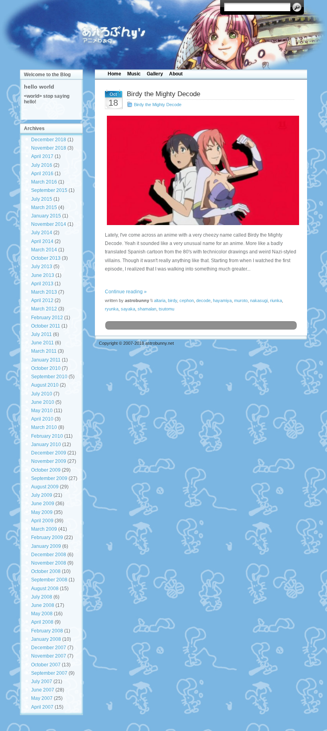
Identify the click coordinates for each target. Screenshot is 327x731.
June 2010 (42, 402)
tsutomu (166, 308)
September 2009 (49, 478)
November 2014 (48, 224)
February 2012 (47, 317)
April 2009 (42, 521)
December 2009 (48, 453)
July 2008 (41, 597)
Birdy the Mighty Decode (157, 104)
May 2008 (42, 613)
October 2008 (46, 571)
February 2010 (47, 436)
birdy (172, 300)
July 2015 (41, 199)
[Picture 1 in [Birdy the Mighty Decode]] (201, 170)
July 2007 (41, 681)
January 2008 (46, 639)
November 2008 (48, 563)
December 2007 (48, 647)
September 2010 (49, 376)
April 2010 (42, 419)
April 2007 (42, 707)
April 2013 (42, 283)
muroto (241, 300)
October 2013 (46, 258)
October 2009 (46, 470)
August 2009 (45, 487)
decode (203, 300)
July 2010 (41, 394)
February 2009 (47, 537)
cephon (186, 300)
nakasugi (259, 300)
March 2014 (44, 250)
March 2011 (44, 351)
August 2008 (45, 588)
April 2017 (42, 156)
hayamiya (222, 300)
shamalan (147, 308)
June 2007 (42, 690)
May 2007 (42, 698)
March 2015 (44, 207)
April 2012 (42, 300)
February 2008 (47, 631)
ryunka (111, 308)
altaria (159, 300)
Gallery (155, 74)
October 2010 (46, 368)
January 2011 (46, 360)
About (176, 74)
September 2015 (49, 190)
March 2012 (44, 309)
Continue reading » (126, 291)
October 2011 (45, 326)
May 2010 (42, 410)
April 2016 (42, 173)
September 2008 (49, 580)
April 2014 (42, 241)
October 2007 (46, 665)
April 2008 (42, 622)
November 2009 (48, 461)
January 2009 (46, 546)
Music (134, 74)
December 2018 (48, 139)
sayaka (128, 308)
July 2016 (41, 165)
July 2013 (41, 266)
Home (114, 74)
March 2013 (44, 292)
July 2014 (41, 232)
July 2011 (41, 334)
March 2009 (44, 529)
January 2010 (46, 444)
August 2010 (45, 385)
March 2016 (44, 182)
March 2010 (44, 427)
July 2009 (41, 495)
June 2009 (42, 503)
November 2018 (48, 148)
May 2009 (42, 512)
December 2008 (48, 554)
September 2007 (49, 673)
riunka (276, 300)
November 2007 (48, 656)
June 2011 (42, 343)
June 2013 (42, 275)
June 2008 (42, 605)
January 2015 (46, 216)
